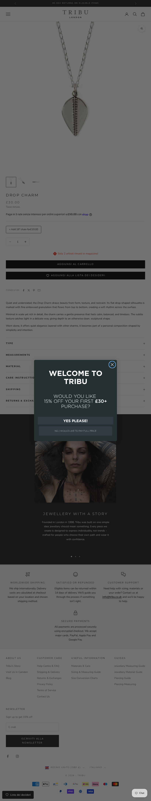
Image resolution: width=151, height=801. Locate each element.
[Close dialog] (112, 364)
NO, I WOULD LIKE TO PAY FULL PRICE (75, 431)
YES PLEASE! (75, 421)
